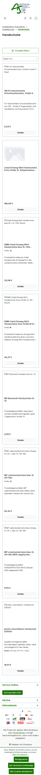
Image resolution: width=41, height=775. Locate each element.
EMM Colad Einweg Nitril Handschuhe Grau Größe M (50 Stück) (19, 322)
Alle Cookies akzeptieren (21, 771)
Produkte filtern (22, 51)
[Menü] (5, 18)
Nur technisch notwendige (21, 765)
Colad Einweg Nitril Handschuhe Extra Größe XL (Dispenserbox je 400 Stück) (20, 168)
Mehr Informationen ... (21, 755)
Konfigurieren (21, 759)
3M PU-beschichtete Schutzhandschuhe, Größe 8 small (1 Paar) (18, 92)
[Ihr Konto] (30, 18)
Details (20, 133)
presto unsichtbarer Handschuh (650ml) (20, 630)
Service (6, 700)
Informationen (9, 705)
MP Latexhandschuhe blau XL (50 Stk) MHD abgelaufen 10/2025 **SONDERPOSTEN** (19, 553)
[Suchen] (25, 18)
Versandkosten (19, 733)
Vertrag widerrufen (12, 692)
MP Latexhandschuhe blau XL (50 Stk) (19, 476)
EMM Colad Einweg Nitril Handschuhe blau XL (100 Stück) (17, 245)
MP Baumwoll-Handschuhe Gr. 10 (19, 399)
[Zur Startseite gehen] (20, 8)
